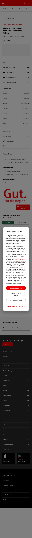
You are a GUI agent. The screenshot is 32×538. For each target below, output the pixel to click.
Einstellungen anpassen (16, 300)
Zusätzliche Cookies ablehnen (16, 294)
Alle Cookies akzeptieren (16, 288)
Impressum (22, 306)
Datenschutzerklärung (12, 306)
